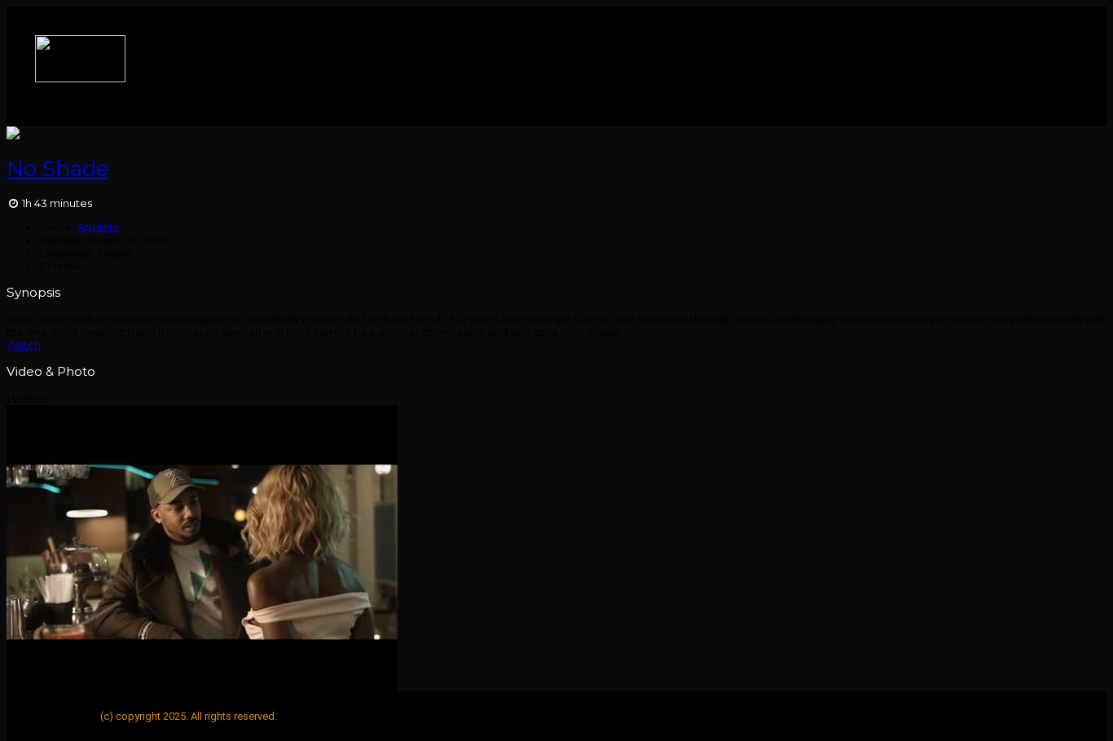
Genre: (57, 226)
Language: (67, 252)
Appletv (98, 226)
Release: (62, 239)
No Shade (57, 169)
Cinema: (61, 265)
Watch (24, 344)
